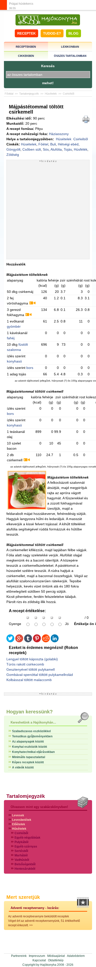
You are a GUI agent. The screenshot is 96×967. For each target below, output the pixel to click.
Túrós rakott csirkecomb (25, 664)
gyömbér (14, 326)
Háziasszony (59, 134)
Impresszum (37, 956)
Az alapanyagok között (28, 741)
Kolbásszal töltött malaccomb (29, 680)
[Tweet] (10, 641)
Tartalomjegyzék (29, 93)
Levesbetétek (21, 820)
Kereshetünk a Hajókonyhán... (33, 722)
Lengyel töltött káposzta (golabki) (32, 659)
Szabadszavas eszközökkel (31, 731)
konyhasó (14, 361)
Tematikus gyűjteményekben (32, 736)
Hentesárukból (25, 868)
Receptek (26, 33)
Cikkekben (26, 55)
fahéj (11, 338)
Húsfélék (80, 149)
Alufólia (56, 149)
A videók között (23, 767)
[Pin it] (37, 641)
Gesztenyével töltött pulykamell (30, 669)
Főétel (43, 144)
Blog (73, 33)
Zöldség (12, 155)
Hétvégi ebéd (68, 144)
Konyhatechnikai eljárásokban (33, 752)
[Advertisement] (48, 210)
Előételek (18, 824)
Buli (53, 144)
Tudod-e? (52, 33)
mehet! (48, 83)
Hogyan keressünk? (29, 711)
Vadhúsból (22, 860)
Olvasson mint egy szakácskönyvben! (39, 807)
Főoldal (9, 93)
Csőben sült (31, 149)
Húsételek (51, 93)
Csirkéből (68, 93)
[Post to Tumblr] (28, 641)
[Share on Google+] (19, 641)
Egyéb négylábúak (27, 837)
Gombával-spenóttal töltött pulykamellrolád (39, 675)
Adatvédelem (76, 956)
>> (31, 925)
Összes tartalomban (70, 55)
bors (29, 368)
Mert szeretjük (23, 897)
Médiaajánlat (56, 956)
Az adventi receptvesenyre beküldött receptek (38, 916)
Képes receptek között (28, 762)
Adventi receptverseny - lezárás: (35, 908)
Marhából (21, 855)
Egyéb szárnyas (26, 846)
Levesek (18, 815)
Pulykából (21, 842)
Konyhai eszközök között (29, 746)
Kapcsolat (39, 960)
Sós (46, 149)
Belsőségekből (25, 864)
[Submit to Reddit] (46, 641)
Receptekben (26, 46)
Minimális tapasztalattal (28, 757)
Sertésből (21, 851)
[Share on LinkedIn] (55, 641)
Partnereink (19, 956)
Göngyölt (13, 149)
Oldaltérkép (56, 960)
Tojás (68, 149)
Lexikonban (70, 46)
